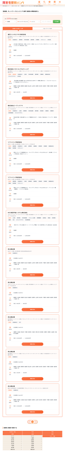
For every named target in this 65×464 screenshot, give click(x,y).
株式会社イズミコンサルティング (18, 69)
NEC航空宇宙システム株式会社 (17, 212)
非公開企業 (11, 249)
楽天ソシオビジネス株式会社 (17, 34)
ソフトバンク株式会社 (15, 142)
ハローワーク (47, 28)
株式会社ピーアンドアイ (15, 105)
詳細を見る (32, 61)
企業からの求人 (17, 28)
